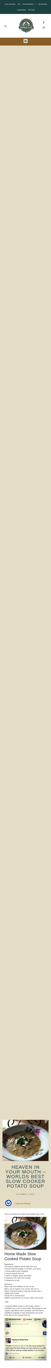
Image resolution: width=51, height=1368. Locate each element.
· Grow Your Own (9, 4)
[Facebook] (44, 22)
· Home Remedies (27, 4)
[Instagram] (44, 27)
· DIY (18, 4)
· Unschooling (21, 10)
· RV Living (31, 10)
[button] (5, 26)
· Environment (42, 4)
